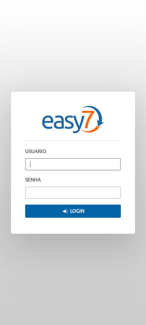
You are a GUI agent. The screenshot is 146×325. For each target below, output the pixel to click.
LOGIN (77, 211)
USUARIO (35, 151)
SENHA (33, 180)
